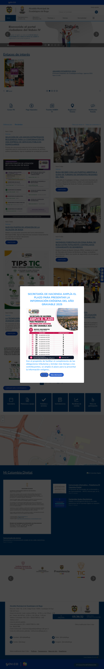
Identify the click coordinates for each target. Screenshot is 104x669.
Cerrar (44, 375)
